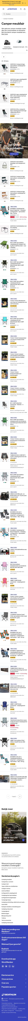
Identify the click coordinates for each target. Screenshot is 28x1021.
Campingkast (5, 911)
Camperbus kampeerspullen (7, 47)
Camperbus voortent (7, 881)
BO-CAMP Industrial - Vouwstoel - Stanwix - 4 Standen (16, 404)
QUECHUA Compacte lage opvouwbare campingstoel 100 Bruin (17, 193)
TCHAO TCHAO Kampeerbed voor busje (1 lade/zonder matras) (18, 339)
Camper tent (5, 884)
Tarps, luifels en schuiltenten (10, 886)
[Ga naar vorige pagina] (8, 796)
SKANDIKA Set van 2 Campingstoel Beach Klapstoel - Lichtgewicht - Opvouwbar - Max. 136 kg (17, 514)
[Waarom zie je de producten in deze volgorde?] (2, 61)
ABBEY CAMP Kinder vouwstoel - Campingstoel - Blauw (18, 705)
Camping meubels (7, 879)
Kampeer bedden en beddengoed (11, 906)
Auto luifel (4, 904)
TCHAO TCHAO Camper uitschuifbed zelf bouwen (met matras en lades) (17, 598)
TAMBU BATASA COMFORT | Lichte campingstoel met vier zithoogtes (18, 456)
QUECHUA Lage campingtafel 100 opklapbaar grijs (18, 80)
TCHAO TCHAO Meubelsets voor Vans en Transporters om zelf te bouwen (18, 302)
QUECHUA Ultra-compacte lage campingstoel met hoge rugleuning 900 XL (18, 110)
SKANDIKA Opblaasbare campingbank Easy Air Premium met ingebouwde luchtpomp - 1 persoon (17, 653)
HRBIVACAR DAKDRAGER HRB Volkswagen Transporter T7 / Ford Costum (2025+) (18, 778)
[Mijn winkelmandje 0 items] (24, 9)
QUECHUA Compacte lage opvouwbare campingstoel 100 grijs (17, 178)
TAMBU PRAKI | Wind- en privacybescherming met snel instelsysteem (18, 670)
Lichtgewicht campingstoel (9, 893)
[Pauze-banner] (22, 3)
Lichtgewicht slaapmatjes (9, 897)
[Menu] (3, 9)
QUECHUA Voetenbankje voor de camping (18, 226)
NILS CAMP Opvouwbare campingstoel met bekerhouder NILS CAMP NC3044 (17, 264)
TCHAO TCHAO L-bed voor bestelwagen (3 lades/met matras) (17, 440)
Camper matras (6, 888)
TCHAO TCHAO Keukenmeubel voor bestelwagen (16, 373)
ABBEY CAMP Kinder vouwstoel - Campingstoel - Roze (18, 582)
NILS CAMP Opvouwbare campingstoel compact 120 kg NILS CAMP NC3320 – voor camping (18, 245)
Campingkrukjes (6, 900)
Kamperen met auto (18, 47)
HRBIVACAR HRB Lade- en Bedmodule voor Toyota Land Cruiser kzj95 (18, 495)
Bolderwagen (5, 913)
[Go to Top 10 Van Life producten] (23, 840)
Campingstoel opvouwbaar (9, 895)
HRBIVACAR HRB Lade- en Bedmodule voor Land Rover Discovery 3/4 (18, 687)
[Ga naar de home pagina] (12, 9)
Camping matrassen (7, 922)
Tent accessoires (6, 920)
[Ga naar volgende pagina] (20, 796)
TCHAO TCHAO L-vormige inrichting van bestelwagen (18, 389)
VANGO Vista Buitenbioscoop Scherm (18, 550)
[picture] (4, 68)
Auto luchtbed (6, 890)
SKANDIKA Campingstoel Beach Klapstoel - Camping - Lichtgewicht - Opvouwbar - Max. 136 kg (18, 211)
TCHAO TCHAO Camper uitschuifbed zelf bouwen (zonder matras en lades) (17, 355)
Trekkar (4, 918)
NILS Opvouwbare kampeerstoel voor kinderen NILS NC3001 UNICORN (18, 566)
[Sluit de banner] (25, 3)
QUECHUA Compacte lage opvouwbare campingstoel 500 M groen (17, 65)
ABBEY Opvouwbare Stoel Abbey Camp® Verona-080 (17, 741)
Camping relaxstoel (7, 909)
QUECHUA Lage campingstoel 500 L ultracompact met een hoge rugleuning (18, 96)
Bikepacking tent (6, 915)
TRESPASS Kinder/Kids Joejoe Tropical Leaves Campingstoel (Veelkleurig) (18, 721)
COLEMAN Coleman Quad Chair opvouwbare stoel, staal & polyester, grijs (18, 616)
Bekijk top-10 (14, 153)
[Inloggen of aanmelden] (21, 9)
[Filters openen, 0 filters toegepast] (4, 57)
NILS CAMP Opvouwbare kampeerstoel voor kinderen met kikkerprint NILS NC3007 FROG (18, 422)
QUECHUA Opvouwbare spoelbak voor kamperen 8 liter (17, 163)
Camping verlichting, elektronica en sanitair (14, 902)
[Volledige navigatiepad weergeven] (2, 18)
